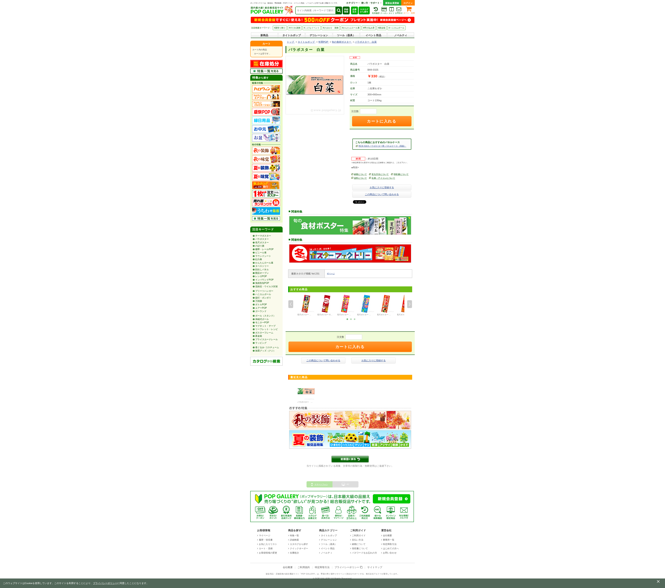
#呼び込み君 (369, 28)
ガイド (391, 13)
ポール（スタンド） (265, 315)
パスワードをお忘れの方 (364, 552)
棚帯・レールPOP (264, 249)
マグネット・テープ (265, 326)
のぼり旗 (259, 246)
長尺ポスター (262, 242)
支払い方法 (357, 540)
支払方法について (380, 174)
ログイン (408, 3)
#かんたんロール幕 (351, 28)
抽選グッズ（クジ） (265, 350)
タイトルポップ (291, 35)
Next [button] (409, 304)
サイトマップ (374, 567)
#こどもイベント (312, 28)
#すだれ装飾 (294, 28)
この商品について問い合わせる (382, 194)
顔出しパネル (262, 269)
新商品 (264, 35)
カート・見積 (409, 13)
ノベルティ (400, 35)
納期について (360, 174)
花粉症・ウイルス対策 (266, 286)
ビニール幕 (261, 252)
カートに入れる (381, 121)
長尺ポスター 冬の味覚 (307, 315)
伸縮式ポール (262, 319)
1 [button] (347, 319)
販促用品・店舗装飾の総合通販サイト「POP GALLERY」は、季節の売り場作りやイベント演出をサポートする (315, 574)
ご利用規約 (304, 567)
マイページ (264, 535)
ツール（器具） (346, 35)
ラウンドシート (263, 256)
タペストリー (262, 266)
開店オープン (262, 273)
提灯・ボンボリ (263, 297)
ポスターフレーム (264, 332)
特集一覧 (294, 535)
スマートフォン (321, 484)
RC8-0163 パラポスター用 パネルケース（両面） (382, 146)
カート (266, 43)
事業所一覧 (388, 540)
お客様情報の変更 (268, 552)
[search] (338, 10)
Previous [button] (291, 304)
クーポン (384, 13)
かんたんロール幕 (264, 262)
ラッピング (261, 343)
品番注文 (354, 10)
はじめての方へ (391, 548)
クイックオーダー (299, 548)
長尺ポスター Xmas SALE (328, 315)
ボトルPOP (261, 304)
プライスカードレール (266, 339)
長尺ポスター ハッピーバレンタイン (352, 315)
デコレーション (319, 35)
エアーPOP (261, 308)
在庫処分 (294, 552)
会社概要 (387, 535)
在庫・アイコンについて (383, 178)
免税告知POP (262, 283)
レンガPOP (261, 276)
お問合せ (399, 13)
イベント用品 (373, 35)
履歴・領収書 (266, 540)
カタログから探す (364, 10)
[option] (306, 306)
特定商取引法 (390, 544)
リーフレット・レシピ (266, 329)
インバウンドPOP (264, 279)
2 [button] (351, 319)
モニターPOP (262, 322)
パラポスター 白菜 (305, 402)
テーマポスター (263, 235)
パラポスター (262, 239)
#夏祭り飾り (280, 28)
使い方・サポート (370, 3)
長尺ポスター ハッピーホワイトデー (372, 315)
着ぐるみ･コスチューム (267, 347)
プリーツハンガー (264, 291)
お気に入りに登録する (382, 187)
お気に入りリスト (268, 544)
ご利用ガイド (359, 535)
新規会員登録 (392, 3)
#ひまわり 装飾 (331, 28)
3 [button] (354, 319)
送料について (360, 178)
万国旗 (258, 301)
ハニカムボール (263, 294)
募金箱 (258, 336)
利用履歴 (376, 13)
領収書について (401, 174)
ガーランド (261, 311)
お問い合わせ (390, 552)
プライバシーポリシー (347, 567)
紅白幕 (258, 259)
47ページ (331, 274)
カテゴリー (352, 3)
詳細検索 (346, 10)
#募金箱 (381, 28)
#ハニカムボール (396, 28)
